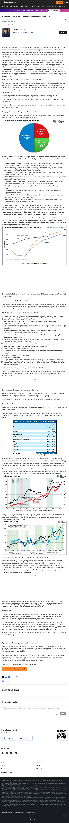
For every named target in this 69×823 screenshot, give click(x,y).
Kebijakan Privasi (19, 812)
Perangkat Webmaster (7, 772)
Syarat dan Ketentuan (7, 812)
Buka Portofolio (5, 769)
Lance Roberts (17, 29)
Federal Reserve (32, 469)
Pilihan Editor (14, 6)
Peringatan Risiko (31, 812)
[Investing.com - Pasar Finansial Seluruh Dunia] (10, 2)
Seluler (3, 765)
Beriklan (38, 765)
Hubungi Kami (39, 769)
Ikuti (64, 32)
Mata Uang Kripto (60, 6)
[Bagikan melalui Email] (17, 676)
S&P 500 (36, 415)
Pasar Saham (41, 6)
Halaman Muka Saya (27, 32)
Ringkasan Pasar (25, 6)
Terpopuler (5, 6)
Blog (2, 762)
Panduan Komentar (6, 718)
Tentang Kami (39, 762)
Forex (33, 6)
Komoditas (50, 6)
